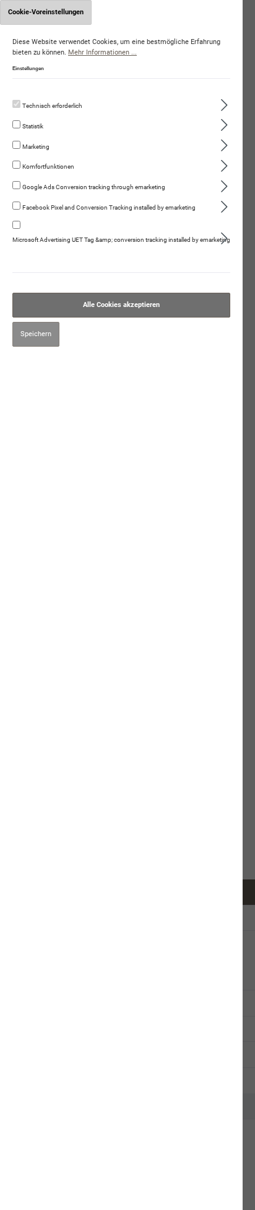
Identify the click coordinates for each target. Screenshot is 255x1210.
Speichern (35, 334)
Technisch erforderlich (52, 105)
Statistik (32, 126)
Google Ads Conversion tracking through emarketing (93, 187)
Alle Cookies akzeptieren (121, 305)
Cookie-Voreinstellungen (46, 12)
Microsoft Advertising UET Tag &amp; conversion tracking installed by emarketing (121, 239)
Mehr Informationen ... (102, 52)
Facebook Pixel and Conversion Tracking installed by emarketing (109, 207)
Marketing (36, 146)
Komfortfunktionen (48, 166)
